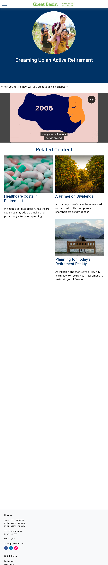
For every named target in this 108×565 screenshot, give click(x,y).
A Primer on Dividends (74, 196)
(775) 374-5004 (18, 526)
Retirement (9, 561)
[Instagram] (16, 548)
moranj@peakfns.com (14, 543)
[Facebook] (6, 548)
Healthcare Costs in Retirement (21, 198)
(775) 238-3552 (18, 523)
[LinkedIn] (11, 548)
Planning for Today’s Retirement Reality (72, 261)
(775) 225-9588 (17, 520)
